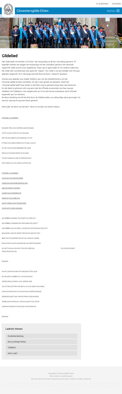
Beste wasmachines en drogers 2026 (104, 383)
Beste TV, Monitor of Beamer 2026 (63, 389)
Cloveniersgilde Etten (33, 10)
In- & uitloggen (102, 3)
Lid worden (116, 3)
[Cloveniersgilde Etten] (8, 9)
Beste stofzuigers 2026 (44, 383)
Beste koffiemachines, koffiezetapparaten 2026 (48, 386)
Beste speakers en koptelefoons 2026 (19, 383)
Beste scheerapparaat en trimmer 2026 (71, 383)
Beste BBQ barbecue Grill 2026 (14, 386)
